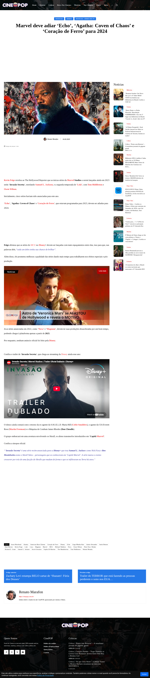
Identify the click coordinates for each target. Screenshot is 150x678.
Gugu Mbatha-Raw (78, 544)
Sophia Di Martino (49, 549)
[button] (117, 5)
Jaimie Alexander (91, 544)
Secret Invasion (37, 549)
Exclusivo (129, 218)
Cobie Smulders (79, 424)
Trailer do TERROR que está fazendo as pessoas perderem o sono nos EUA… (107, 577)
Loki (79, 184)
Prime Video (130, 186)
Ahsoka (25, 544)
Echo (7, 203)
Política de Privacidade (45, 675)
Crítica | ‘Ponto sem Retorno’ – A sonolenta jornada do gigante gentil (135, 146)
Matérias (129, 155)
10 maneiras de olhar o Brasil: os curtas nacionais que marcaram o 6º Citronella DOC (135, 267)
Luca (31, 547)
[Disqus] (56, 513)
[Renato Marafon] (45, 139)
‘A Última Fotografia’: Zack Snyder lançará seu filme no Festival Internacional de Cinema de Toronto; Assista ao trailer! (135, 131)
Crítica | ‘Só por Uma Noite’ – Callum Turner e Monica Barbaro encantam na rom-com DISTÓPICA (87, 664)
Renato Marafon (52, 139)
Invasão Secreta (13, 450)
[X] (17, 652)
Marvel (70, 180)
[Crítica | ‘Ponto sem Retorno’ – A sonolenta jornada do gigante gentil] (118, 145)
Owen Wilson (10, 189)
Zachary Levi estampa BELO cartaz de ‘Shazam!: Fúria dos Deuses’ (37, 577)
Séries (69, 19)
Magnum (51, 329)
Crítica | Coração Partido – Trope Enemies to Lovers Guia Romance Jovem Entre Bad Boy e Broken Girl (86, 653)
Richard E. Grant (10, 549)
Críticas (129, 141)
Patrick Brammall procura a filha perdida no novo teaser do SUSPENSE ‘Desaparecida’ (135, 253)
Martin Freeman (17, 429)
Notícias (59, 19)
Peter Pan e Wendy (90, 547)
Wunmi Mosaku (87, 549)
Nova (40, 329)
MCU (33, 245)
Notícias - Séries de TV (85, 19)
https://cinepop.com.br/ (26, 596)
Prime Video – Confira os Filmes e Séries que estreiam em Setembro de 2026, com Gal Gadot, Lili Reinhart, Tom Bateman (135, 208)
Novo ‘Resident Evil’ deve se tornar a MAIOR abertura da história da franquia (134, 178)
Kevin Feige (9, 180)
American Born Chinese (37, 544)
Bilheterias (129, 90)
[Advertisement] (75, 52)
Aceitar (144, 674)
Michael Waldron (60, 547)
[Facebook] (6, 652)
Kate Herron (9, 547)
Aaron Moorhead (16, 544)
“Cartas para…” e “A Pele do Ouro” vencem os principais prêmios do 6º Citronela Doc (134, 224)
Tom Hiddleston (95, 184)
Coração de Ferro (46, 203)
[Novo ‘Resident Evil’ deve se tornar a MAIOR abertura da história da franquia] (118, 176)
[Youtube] (23, 652)
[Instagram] (11, 652)
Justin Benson (103, 544)
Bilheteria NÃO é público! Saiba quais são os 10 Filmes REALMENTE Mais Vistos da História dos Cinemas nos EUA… (135, 162)
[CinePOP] (15, 5)
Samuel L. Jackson (44, 184)
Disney (42, 245)
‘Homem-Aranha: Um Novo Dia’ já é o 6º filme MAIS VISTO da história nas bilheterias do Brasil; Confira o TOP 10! (135, 98)
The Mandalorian (63, 549)
